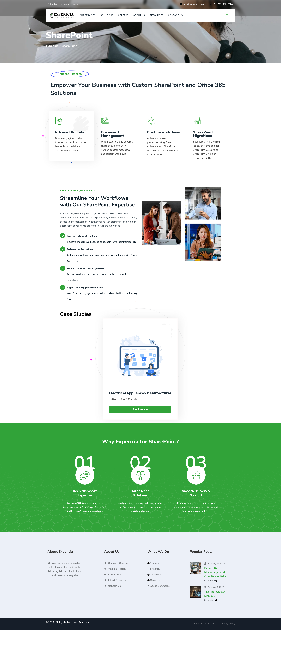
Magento (155, 580)
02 (140, 468)
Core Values (114, 574)
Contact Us (175, 15)
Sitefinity (155, 568)
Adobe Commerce (160, 586)
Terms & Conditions (204, 623)
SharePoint (156, 563)
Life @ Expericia (117, 580)
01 (85, 468)
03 (196, 468)
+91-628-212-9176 (223, 4)
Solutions (106, 15)
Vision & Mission (117, 568)
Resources (156, 15)
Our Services (87, 15)
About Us (139, 15)
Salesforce (156, 574)
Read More (139, 409)
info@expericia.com (194, 4)
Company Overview (119, 563)
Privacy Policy (227, 623)
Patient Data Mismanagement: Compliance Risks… (216, 572)
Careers (123, 15)
